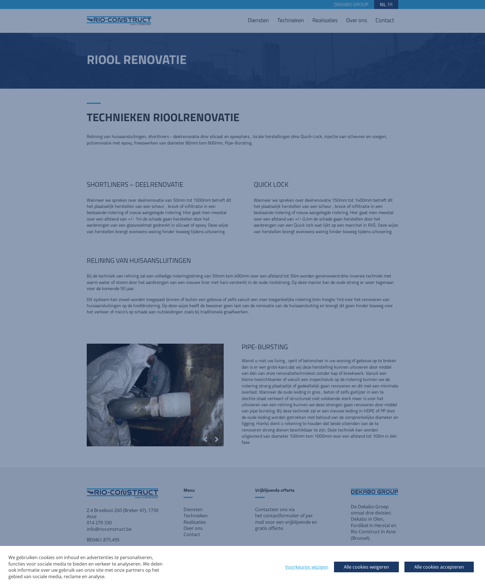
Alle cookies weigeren (366, 567)
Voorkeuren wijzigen (306, 567)
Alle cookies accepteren (439, 567)
